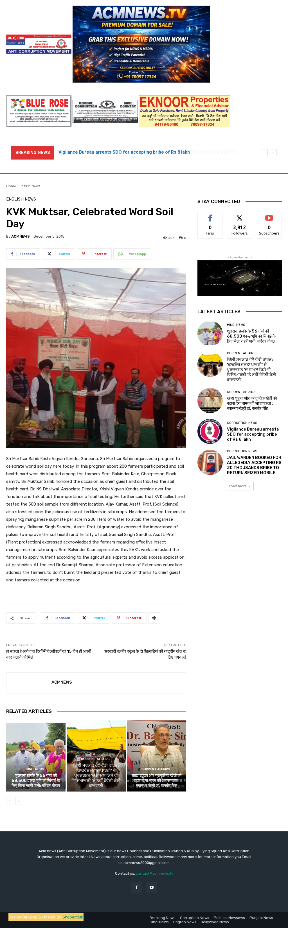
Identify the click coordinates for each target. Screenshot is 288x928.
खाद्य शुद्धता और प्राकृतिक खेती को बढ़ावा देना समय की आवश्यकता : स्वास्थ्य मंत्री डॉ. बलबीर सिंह (156, 780)
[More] (154, 618)
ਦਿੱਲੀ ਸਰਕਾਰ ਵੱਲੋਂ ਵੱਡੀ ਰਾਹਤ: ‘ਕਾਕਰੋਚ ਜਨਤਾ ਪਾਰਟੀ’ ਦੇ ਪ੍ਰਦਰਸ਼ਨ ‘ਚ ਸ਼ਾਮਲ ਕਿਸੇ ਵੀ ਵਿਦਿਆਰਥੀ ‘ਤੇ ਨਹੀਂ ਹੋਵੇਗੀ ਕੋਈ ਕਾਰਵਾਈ (96, 775)
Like (210, 215)
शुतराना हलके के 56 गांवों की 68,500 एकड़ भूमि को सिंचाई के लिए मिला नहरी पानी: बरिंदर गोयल (36, 780)
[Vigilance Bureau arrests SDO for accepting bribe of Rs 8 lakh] (210, 431)
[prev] (264, 152)
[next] (273, 152)
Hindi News (35, 769)
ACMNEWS (20, 236)
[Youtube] (151, 887)
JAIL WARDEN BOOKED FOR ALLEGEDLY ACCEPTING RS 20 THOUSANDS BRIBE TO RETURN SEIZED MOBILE (254, 465)
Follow (239, 215)
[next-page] (18, 800)
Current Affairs (95, 759)
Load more (238, 486)
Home (11, 186)
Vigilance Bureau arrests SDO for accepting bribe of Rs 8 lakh (253, 434)
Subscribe (269, 215)
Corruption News (242, 422)
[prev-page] (9, 800)
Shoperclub (73, 917)
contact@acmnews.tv (154, 873)
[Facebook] (136, 887)
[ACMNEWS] (29, 683)
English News (30, 186)
